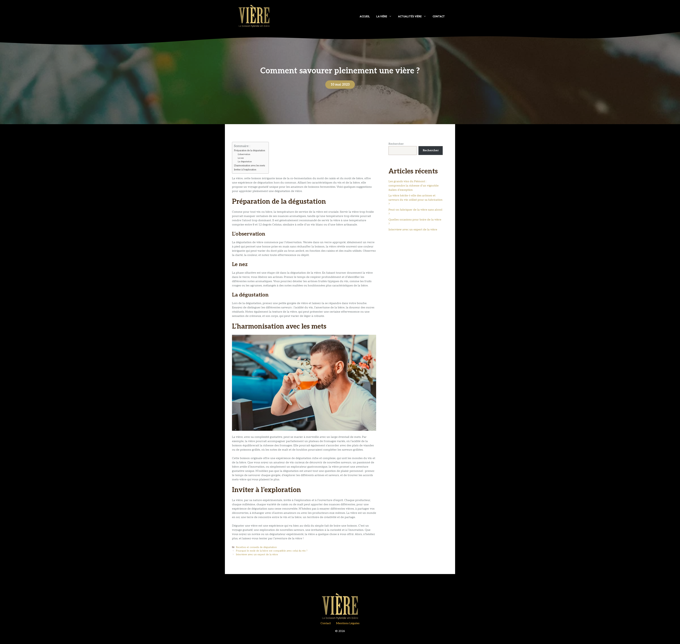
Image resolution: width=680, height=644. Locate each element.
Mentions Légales (347, 623)
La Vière (381, 16)
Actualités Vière (410, 16)
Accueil (365, 16)
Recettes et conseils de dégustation (256, 547)
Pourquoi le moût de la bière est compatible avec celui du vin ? (271, 550)
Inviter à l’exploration (245, 169)
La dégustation (245, 161)
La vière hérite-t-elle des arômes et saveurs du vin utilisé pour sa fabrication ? (416, 200)
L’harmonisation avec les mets (249, 165)
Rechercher (396, 144)
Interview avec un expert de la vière (257, 554)
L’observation (244, 154)
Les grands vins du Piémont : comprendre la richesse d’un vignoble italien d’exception (414, 186)
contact (326, 623)
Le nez (241, 158)
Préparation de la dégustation (249, 150)
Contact (439, 16)
